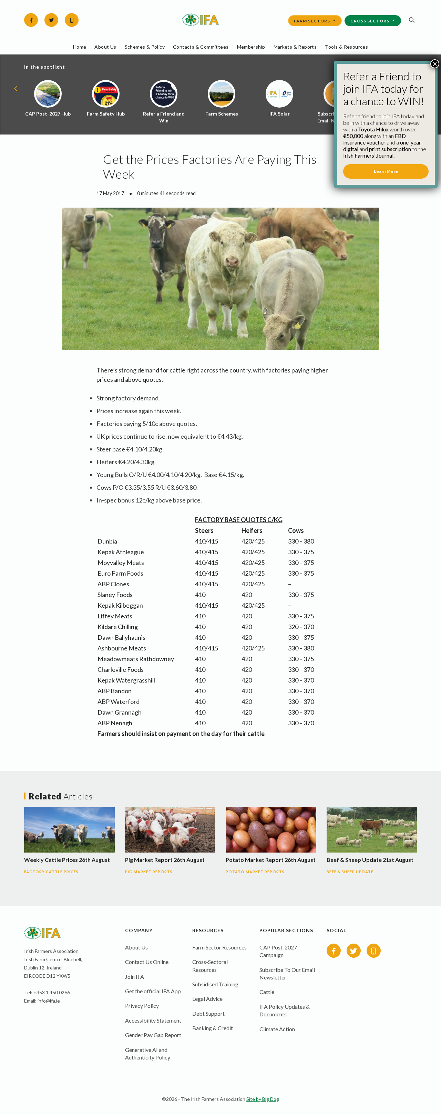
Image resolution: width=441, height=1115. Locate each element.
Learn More (386, 171)
